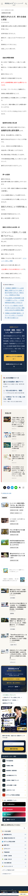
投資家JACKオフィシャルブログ (14, 4)
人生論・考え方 (14, 859)
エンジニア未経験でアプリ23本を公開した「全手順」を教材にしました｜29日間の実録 (18, 445)
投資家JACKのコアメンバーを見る (14, 365)
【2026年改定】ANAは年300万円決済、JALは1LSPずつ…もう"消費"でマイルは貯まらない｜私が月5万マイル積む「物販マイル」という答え (18, 471)
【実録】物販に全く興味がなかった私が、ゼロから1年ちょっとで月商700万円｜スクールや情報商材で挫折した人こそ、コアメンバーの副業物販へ (18, 422)
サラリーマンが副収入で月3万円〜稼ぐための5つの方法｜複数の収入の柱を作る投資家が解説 (14, 307)
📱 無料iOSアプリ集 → (8, 703)
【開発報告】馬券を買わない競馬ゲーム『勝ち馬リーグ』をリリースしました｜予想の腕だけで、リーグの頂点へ (18, 622)
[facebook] (8, 487)
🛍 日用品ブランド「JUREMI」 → (10, 700)
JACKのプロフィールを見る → (14, 679)
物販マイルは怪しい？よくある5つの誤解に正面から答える (18, 434)
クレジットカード (14, 866)
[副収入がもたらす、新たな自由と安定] (12, 487)
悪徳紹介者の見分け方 (14, 838)
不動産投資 (14, 852)
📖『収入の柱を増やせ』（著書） (13, 390)
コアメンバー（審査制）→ (14, 686)
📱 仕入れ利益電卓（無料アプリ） (13, 382)
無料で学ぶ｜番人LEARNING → (14, 683)
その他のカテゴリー (7, 873)
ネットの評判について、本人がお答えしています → (14, 689)
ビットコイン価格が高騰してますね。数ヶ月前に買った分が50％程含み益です (17, 505)
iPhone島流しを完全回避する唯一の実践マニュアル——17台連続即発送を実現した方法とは (14, 300)
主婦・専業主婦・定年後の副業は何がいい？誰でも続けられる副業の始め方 (18, 457)
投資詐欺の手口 (14, 834)
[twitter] (4, 487)
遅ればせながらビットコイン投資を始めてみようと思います (17, 555)
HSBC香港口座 (14, 863)
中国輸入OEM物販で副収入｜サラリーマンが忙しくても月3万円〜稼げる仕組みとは (14, 315)
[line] (15, 487)
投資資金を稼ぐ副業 (6, 493)
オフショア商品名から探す (8, 870)
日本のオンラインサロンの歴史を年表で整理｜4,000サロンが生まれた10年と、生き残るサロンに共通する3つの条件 (18, 654)
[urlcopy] (23, 487)
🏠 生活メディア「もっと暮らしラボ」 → (12, 697)
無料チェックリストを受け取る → (14, 357)
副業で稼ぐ (14, 845)
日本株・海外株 (14, 855)
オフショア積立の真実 (14, 841)
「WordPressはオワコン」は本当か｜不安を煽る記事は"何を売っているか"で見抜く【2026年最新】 (18, 637)
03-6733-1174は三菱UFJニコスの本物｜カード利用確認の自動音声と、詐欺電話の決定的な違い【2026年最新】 (18, 606)
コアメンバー (14, 848)
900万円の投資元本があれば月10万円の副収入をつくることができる (17, 543)
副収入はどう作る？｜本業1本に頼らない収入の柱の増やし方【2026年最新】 (18, 591)
